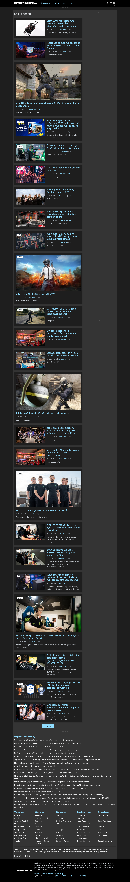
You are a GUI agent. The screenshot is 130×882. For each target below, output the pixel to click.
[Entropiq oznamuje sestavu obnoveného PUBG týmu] (48, 489)
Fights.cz (61, 812)
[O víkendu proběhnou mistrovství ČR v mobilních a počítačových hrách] (30, 338)
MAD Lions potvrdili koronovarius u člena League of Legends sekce (63, 708)
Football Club (27, 856)
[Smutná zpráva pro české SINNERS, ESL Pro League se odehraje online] (30, 557)
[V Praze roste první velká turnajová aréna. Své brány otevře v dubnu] (30, 219)
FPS (19, 526)
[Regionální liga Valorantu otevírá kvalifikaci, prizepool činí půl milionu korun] (30, 241)
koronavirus (22, 706)
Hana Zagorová (83, 821)
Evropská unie (20, 835)
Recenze (38, 815)
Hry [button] (64, 3)
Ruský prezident (21, 830)
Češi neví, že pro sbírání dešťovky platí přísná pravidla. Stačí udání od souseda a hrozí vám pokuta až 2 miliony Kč (60, 795)
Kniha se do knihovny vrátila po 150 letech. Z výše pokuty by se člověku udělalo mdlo (48, 743)
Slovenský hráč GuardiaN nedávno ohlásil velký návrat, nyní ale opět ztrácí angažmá (63, 577)
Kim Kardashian (83, 827)
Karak (100, 838)
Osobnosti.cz (84, 812)
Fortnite (38, 832)
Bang (100, 818)
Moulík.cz (38, 852)
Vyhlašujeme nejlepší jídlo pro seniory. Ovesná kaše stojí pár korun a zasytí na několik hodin (51, 782)
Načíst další (48, 726)
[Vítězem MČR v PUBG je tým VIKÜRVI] (48, 273)
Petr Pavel (81, 818)
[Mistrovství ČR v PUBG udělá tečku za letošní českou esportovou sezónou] (30, 316)
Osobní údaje (59, 874)
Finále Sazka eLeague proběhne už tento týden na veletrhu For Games (63, 46)
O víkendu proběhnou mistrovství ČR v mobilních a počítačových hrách (62, 334)
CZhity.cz (64, 852)
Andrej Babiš (82, 815)
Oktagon (59, 818)
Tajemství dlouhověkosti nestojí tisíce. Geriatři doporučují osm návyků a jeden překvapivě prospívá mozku (57, 760)
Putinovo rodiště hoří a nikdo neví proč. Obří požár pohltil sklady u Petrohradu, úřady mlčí (51, 788)
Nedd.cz (29, 852)
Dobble (101, 827)
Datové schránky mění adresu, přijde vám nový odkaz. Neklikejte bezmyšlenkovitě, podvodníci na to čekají (57, 785)
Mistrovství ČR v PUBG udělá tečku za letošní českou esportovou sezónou (62, 311)
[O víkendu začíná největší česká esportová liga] (30, 174)
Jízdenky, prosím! (105, 841)
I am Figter (60, 830)
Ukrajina (17, 818)
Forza (37, 830)
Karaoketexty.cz (100, 849)
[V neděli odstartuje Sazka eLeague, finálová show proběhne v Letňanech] (48, 82)
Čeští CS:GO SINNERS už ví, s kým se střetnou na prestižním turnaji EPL (63, 528)
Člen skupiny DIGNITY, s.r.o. (80, 876)
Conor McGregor (63, 841)
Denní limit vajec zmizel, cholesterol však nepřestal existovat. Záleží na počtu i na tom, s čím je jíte (53, 756)
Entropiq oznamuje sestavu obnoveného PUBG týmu (43, 510)
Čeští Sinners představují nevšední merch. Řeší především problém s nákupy (62, 24)
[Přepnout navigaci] (111, 3)
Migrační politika (21, 824)
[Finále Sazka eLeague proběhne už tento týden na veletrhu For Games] (30, 50)
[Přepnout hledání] (107, 3)
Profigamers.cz (65, 849)
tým (19, 235)
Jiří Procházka (61, 838)
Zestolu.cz (103, 812)
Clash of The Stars (63, 821)
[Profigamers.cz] (24, 870)
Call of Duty (40, 835)
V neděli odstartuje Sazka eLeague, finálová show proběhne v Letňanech (48, 104)
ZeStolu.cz (77, 849)
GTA (37, 824)
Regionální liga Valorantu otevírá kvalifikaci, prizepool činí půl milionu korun (63, 236)
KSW (58, 827)
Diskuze (71, 3)
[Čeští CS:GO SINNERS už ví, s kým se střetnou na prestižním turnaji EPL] (30, 532)
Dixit (99, 830)
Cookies (51, 874)
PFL (57, 824)
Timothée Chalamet (85, 841)
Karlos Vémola (62, 835)
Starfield (38, 821)
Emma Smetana (83, 838)
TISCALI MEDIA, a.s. (63, 876)
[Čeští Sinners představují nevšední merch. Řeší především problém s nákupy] (30, 28)
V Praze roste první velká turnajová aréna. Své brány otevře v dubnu (61, 214)
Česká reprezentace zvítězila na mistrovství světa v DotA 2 (62, 354)
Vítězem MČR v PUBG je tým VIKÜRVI (35, 294)
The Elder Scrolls (42, 838)
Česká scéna (46, 3)
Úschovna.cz (19, 852)
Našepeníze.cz (75, 852)
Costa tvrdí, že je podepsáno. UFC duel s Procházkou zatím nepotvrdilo (43, 801)
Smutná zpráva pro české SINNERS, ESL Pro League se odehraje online (61, 553)
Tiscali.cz (19, 812)
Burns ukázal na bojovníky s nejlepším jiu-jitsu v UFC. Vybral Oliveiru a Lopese (45, 773)
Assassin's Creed (41, 818)
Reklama (37, 874)
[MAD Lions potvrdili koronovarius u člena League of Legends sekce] (30, 712)
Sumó (58, 832)
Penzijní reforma (21, 838)
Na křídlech (102, 835)
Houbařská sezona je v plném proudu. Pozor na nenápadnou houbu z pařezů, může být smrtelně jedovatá (57, 769)
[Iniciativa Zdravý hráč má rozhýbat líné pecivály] (48, 392)
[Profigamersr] (25, 3)
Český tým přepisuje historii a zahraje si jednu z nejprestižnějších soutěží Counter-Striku (63, 659)
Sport (31, 849)
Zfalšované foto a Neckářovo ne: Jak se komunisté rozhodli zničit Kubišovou (45, 753)
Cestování (45, 849)
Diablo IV (38, 827)
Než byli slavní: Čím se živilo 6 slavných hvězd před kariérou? (38, 747)
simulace (21, 121)
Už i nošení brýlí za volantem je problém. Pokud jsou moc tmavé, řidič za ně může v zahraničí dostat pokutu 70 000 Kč (62, 798)
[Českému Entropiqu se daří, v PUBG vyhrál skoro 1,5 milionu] (30, 152)
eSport (20, 598)
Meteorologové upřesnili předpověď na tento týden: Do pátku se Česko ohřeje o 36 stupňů (51, 763)
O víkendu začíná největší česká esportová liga (63, 169)
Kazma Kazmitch (83, 824)
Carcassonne (103, 815)
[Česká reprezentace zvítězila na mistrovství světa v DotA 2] (30, 360)
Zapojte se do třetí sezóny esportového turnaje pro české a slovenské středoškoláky (63, 431)
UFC (58, 815)
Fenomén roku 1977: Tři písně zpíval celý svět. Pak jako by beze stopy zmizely (45, 750)
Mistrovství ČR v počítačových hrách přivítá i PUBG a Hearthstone (63, 453)
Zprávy (25, 849)
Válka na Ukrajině (21, 821)
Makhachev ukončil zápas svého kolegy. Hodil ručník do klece (39, 792)
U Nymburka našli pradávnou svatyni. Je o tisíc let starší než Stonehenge (43, 740)
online (20, 146)
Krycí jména (103, 832)
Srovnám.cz (87, 852)
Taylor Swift (82, 835)
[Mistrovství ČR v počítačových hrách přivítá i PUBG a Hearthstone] (30, 457)
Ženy (37, 849)
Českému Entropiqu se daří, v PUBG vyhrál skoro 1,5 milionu (63, 147)
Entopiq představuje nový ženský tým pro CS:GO (60, 191)
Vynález (17, 841)
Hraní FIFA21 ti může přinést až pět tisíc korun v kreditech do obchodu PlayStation (63, 685)
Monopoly (102, 824)
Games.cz (40, 812)
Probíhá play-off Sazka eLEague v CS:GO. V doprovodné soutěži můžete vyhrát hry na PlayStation (63, 124)
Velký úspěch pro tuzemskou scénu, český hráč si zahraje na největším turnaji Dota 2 (47, 637)
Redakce (44, 874)
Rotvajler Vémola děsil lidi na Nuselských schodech (34, 766)
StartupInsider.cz (100, 852)
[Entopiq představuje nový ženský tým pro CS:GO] (30, 197)
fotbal (20, 169)
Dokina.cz (55, 852)
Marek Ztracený (83, 832)
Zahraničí (57, 3)
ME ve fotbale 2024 (22, 827)
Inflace (17, 815)
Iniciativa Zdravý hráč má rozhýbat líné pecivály (42, 413)
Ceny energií (19, 832)
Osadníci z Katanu (105, 821)
